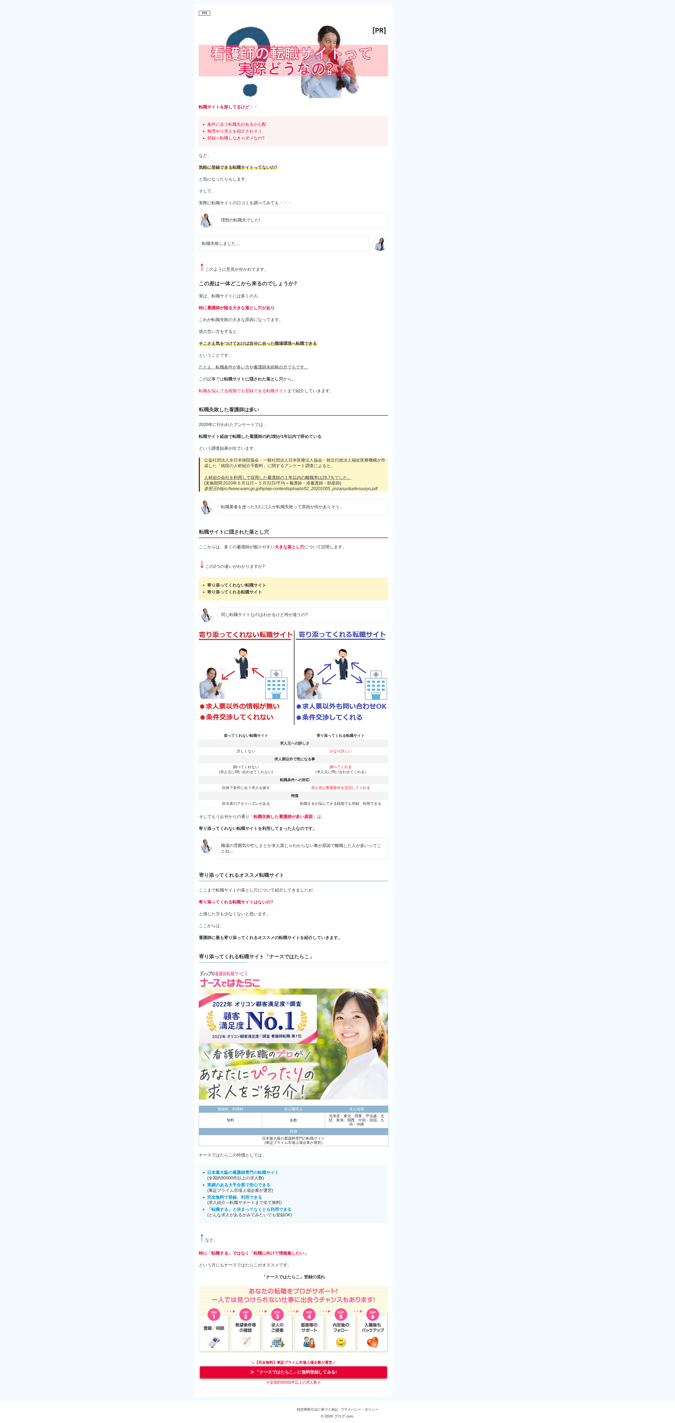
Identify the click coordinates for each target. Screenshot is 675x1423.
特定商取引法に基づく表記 (317, 1409)
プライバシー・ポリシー (359, 1409)
